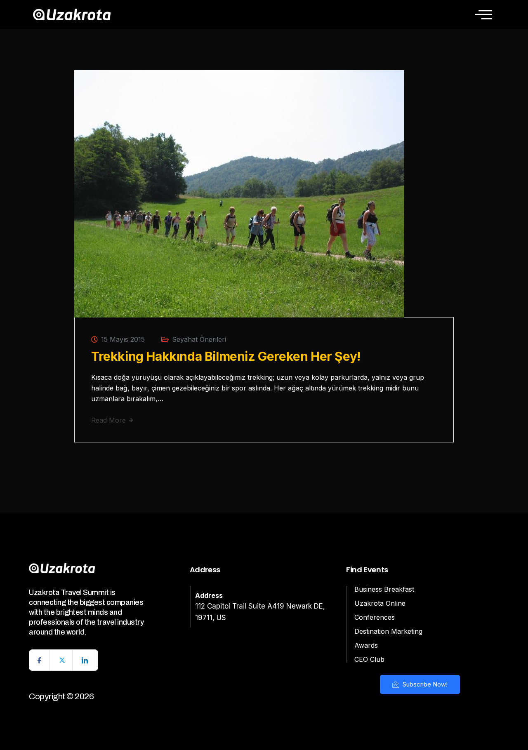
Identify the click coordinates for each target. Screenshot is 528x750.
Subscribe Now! (424, 684)
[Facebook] (39, 660)
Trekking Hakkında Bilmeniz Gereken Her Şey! (226, 356)
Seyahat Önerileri (199, 339)
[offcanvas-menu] (483, 14)
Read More (109, 420)
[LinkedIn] (85, 660)
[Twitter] (62, 660)
